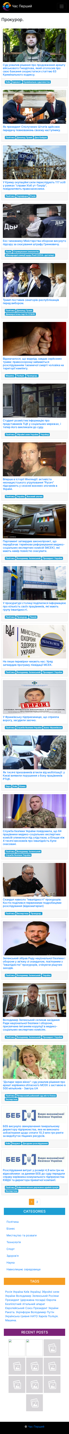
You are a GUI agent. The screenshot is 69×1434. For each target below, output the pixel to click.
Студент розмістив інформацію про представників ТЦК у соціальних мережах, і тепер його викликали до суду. (32, 424)
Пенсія (33, 617)
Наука (11, 1262)
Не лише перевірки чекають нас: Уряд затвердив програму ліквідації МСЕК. (28, 663)
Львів (8, 251)
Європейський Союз (18, 1308)
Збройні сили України (27, 434)
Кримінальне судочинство (36, 82)
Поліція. (53, 1316)
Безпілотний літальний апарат (25, 1304)
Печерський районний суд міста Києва (36, 1095)
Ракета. (10, 1312)
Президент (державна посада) (25, 1300)
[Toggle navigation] (61, 6)
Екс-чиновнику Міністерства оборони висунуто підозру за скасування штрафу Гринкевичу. (34, 242)
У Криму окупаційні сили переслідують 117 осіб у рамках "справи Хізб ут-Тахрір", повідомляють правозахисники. (34, 185)
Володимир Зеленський (32, 1295)
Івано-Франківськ (53, 727)
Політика (13, 1221)
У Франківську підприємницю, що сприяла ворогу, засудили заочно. (31, 718)
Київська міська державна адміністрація (37, 1187)
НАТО (34, 1316)
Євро (8, 786)
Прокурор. (32, 375)
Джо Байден (40, 137)
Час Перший (21, 6)
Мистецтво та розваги (22, 1235)
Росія (8, 1291)
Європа (51, 1300)
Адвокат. (16, 82)
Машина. (11, 1320)
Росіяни (54, 1295)
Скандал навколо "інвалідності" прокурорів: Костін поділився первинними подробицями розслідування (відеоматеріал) (32, 903)
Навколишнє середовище (24, 1269)
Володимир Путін (42, 1312)
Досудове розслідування (35, 1143)
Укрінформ (23, 1312)
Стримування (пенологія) (26, 251)
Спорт (11, 1249)
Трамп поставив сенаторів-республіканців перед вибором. (31, 301)
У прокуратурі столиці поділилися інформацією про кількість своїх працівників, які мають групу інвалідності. (34, 606)
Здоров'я (13, 1255)
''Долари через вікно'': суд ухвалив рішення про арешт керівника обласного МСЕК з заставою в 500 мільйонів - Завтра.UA (34, 1085)
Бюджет (16, 1143)
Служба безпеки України (29, 727)
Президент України (45, 1308)
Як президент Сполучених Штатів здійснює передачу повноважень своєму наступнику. (32, 128)
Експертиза (22, 913)
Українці (35, 1291)
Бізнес (11, 1228)
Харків (43, 1316)
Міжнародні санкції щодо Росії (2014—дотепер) (30, 255)
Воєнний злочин (35, 496)
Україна (18, 1291)
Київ (26, 1291)
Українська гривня (17, 1316)
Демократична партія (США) (20, 314)
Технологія (14, 1242)
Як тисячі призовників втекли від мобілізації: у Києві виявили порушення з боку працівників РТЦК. (34, 775)
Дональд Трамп (24, 137)
